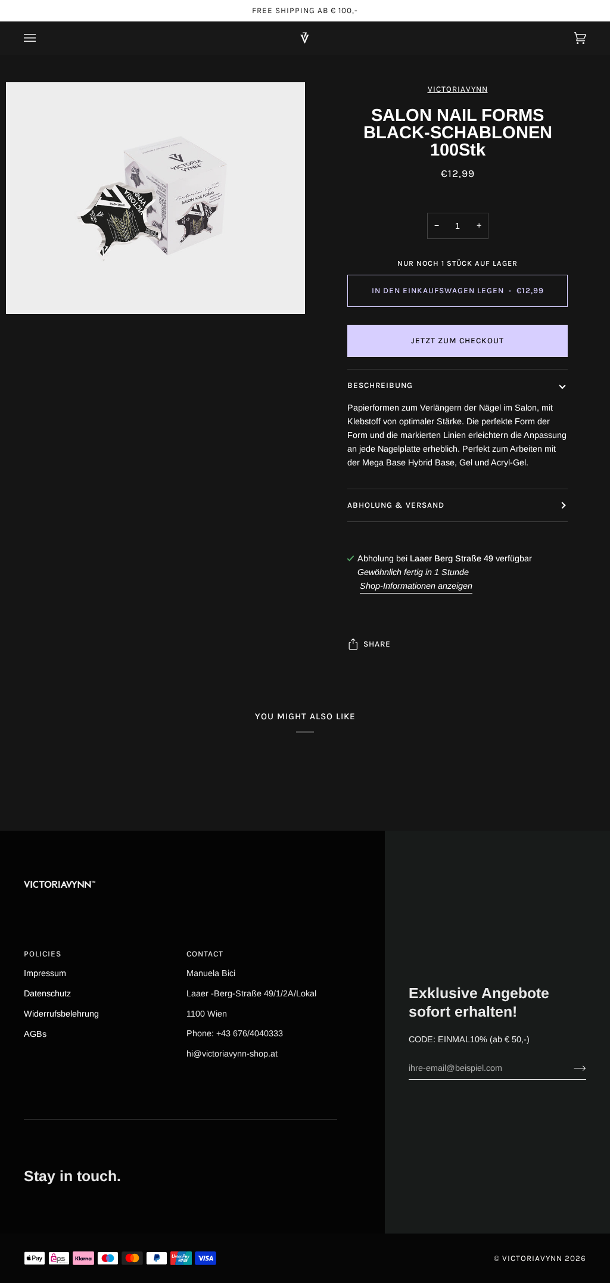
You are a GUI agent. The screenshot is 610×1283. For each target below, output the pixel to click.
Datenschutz (47, 993)
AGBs (35, 1034)
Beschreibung (380, 385)
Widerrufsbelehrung (61, 1013)
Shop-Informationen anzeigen (416, 586)
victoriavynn (458, 89)
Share (377, 643)
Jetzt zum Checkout (457, 340)
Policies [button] (42, 953)
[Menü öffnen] (42, 37)
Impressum (45, 973)
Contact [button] (204, 953)
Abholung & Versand (395, 505)
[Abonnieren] (570, 1067)
